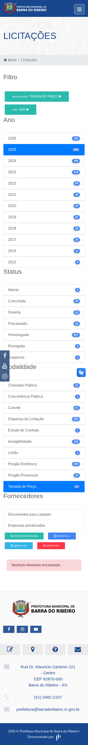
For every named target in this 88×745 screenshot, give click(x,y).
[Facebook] (4, 355)
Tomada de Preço (35, 96)
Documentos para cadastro (29, 514)
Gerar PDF (52, 545)
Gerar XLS (63, 536)
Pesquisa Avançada (25, 536)
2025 (19, 109)
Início (11, 60)
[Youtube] (4, 366)
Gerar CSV (20, 545)
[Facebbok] (8, 629)
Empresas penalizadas (26, 525)
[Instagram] (4, 376)
